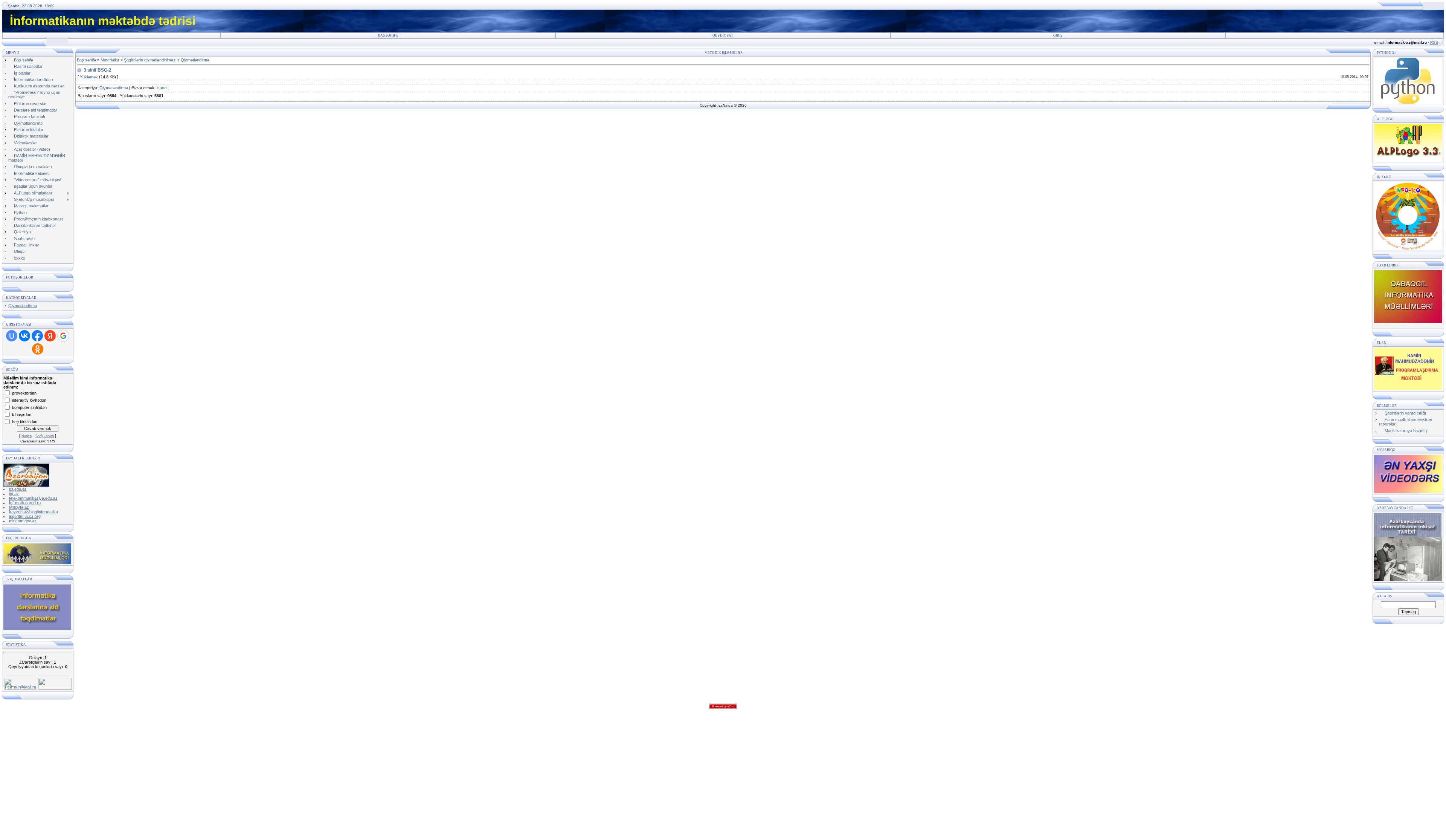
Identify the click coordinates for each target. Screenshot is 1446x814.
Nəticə (26, 436)
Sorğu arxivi (44, 436)
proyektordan (24, 392)
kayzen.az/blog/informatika (33, 512)
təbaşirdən (21, 414)
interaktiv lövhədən (29, 400)
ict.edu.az (18, 489)
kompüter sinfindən (29, 407)
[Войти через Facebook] (37, 335)
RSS (1434, 42)
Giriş (1057, 35)
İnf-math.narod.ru (25, 502)
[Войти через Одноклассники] (37, 349)
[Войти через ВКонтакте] (24, 335)
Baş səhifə (388, 35)
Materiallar (110, 60)
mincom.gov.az (23, 521)
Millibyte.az (19, 507)
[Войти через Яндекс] (50, 335)
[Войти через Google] (63, 336)
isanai (162, 88)
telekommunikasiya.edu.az (33, 498)
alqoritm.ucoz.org (25, 516)
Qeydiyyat (722, 35)
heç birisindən (24, 421)
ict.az (14, 493)
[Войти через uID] (11, 335)
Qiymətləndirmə (22, 305)
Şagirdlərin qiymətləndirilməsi (150, 60)
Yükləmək (89, 77)
